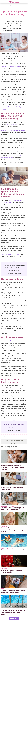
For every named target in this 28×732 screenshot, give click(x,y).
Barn (2, 588)
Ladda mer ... (14, 618)
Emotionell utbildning (6, 8)
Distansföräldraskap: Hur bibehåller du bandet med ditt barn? (13, 591)
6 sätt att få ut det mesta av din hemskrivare (12, 488)
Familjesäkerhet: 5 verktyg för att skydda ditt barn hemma (13, 509)
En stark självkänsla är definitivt (10, 254)
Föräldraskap (4, 5)
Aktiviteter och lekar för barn (9, 486)
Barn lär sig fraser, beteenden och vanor (14, 130)
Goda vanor (4, 526)
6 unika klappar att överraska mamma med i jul (11, 571)
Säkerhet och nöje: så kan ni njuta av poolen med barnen (14, 551)
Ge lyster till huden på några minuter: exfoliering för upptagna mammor (13, 530)
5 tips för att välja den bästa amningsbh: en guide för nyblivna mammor (13, 467)
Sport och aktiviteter (7, 548)
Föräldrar (4, 568)
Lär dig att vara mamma (7, 506)
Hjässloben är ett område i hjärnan (11, 341)
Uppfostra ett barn (13, 5)
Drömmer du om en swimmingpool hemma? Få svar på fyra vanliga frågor (13, 612)
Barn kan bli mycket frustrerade (10, 66)
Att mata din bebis (6, 464)
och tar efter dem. (12, 124)
